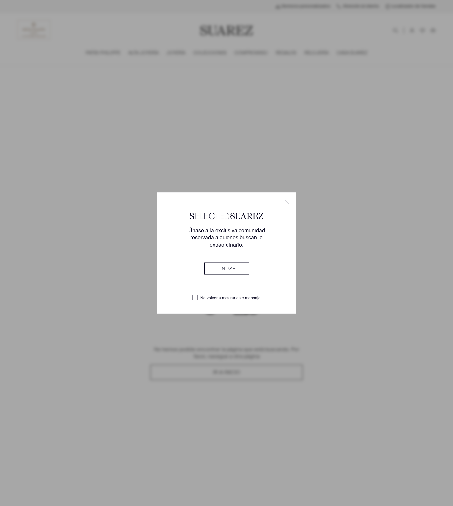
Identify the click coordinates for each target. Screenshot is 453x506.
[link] (226, 268)
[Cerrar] (286, 202)
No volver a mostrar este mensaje (230, 297)
